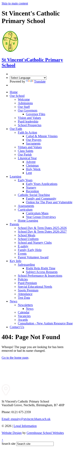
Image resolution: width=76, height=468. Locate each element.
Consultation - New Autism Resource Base (45, 323)
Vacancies (24, 316)
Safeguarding (26, 264)
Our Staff (24, 106)
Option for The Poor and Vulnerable (49, 202)
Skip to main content (15, 3)
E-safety (23, 246)
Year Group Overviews (41, 217)
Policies (23, 279)
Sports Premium (28, 290)
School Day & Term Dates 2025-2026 (42, 228)
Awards (23, 319)
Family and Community (41, 198)
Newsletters (25, 305)
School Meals (26, 235)
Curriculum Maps (37, 213)
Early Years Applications (41, 184)
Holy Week (33, 169)
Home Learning (28, 220)
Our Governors (27, 110)
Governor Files (35, 114)
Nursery (31, 187)
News (13, 301)
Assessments (26, 206)
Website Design (12, 433)
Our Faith (16, 129)
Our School (17, 95)
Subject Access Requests (42, 272)
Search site (8, 443)
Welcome (24, 99)
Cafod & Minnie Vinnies (42, 136)
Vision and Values (29, 117)
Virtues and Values (30, 147)
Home (14, 92)
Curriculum (25, 209)
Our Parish (25, 154)
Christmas (32, 165)
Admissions (25, 103)
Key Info (15, 261)
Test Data (24, 297)
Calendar (23, 312)
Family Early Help (30, 250)
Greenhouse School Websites (45, 433)
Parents (14, 224)
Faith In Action (27, 132)
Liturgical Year (27, 158)
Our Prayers (33, 140)
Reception (32, 191)
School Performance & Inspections (40, 275)
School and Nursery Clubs (35, 242)
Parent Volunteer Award (33, 257)
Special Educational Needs (35, 286)
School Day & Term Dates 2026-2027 (42, 231)
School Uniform (28, 239)
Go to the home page (15, 357)
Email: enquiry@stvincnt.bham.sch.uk (26, 419)
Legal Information (25, 426)
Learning (15, 176)
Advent (30, 162)
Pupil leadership (28, 121)
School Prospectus (29, 125)
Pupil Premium (27, 283)
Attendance (25, 294)
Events (22, 253)
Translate (40, 81)
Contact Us (17, 327)
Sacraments (33, 143)
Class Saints (25, 151)
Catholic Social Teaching (34, 195)
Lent (29, 173)
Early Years (25, 180)
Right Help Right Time (40, 268)
